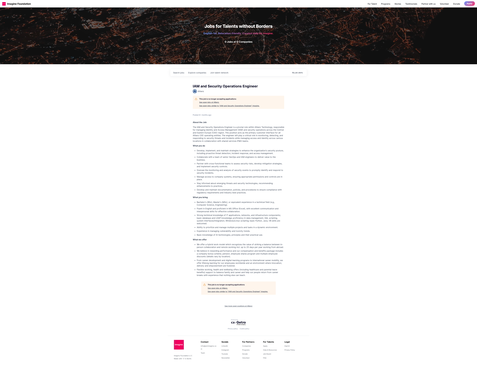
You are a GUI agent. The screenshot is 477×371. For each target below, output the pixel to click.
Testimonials (411, 4)
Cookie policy (244, 329)
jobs (178, 72)
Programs (385, 4)
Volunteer (444, 4)
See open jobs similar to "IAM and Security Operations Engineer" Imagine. (229, 106)
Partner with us (428, 4)
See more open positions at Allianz (238, 306)
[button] (3, 4)
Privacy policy (233, 329)
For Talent (372, 4)
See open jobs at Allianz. (209, 102)
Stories (398, 4)
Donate (456, 4)
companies (197, 72)
